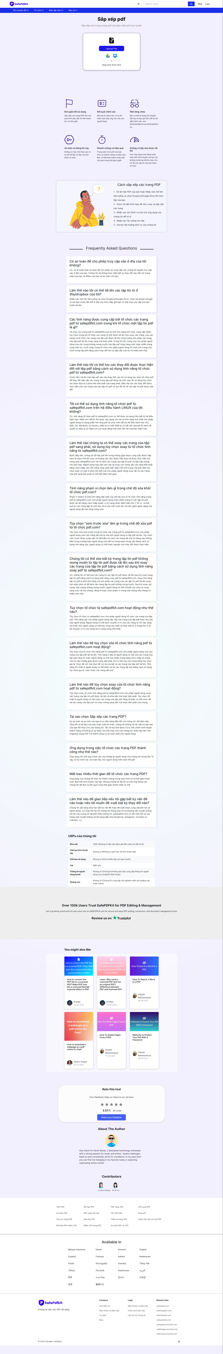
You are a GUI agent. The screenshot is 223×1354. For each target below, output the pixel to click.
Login (207, 4)
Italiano (121, 1256)
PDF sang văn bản (91, 1213)
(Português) (101, 1263)
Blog (200, 4)
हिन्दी (70, 1277)
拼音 (70, 1284)
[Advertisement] (15, 62)
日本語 (143, 1277)
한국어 (121, 1277)
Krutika (77, 1002)
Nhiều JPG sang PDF (92, 1225)
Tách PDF (60, 1207)
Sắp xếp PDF (89, 1219)
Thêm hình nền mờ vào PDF (149, 1219)
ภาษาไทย (100, 1277)
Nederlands (145, 1256)
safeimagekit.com (164, 1310)
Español (72, 1256)
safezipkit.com (162, 1306)
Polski (71, 1263)
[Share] (138, 3)
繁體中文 (100, 1284)
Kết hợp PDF (89, 1207)
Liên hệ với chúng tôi (136, 1315)
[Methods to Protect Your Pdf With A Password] (144, 1021)
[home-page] (19, 3)
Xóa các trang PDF (64, 1219)
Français (100, 1256)
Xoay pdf (142, 1213)
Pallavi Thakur (80, 1062)
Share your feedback (111, 1117)
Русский (100, 1270)
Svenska (122, 1263)
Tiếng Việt (144, 1263)
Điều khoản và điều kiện (109, 1310)
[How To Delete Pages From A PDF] (111, 1021)
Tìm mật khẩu (116, 1213)
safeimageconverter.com (166, 1329)
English (143, 1249)
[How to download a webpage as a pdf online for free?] (78, 1026)
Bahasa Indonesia (76, 1249)
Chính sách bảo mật (136, 1310)
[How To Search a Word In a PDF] (144, 966)
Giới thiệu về (104, 1306)
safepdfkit (58, 1341)
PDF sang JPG (117, 1207)
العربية (142, 1270)
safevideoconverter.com (166, 1334)
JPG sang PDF (144, 1207)
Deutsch (122, 1249)
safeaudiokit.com (163, 1320)
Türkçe (71, 1270)
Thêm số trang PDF (119, 1219)
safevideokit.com (163, 1315)
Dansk (99, 1249)
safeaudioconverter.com (166, 1324)
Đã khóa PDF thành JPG (66, 1225)
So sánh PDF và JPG (119, 1225)
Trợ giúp (102, 1315)
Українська (123, 1270)
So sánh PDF (61, 1213)
